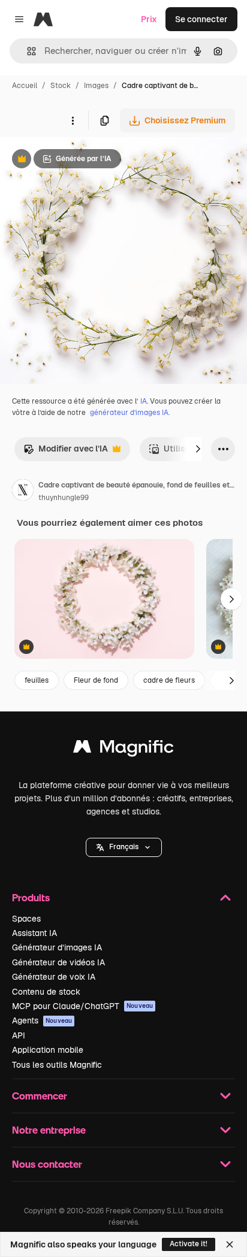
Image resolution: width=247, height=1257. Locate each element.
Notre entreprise (49, 1129)
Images (96, 85)
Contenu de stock (46, 991)
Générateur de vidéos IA (58, 962)
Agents (42, 1020)
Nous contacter (47, 1164)
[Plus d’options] (73, 120)
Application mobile (47, 1049)
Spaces (26, 918)
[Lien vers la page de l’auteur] (23, 491)
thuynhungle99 (63, 497)
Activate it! (188, 1244)
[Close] (229, 1244)
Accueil (24, 85)
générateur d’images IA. (130, 412)
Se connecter (201, 19)
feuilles (37, 680)
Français (123, 847)
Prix (149, 19)
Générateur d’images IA (57, 947)
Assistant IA (34, 933)
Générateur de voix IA (53, 976)
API (18, 1035)
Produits (31, 897)
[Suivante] (198, 449)
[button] (124, 847)
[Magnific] (123, 749)
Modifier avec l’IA (65, 452)
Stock (60, 85)
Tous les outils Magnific (57, 1064)
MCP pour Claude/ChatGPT (82, 1006)
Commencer (39, 1095)
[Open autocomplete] (26, 51)
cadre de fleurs (169, 680)
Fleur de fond (96, 680)
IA (143, 401)
